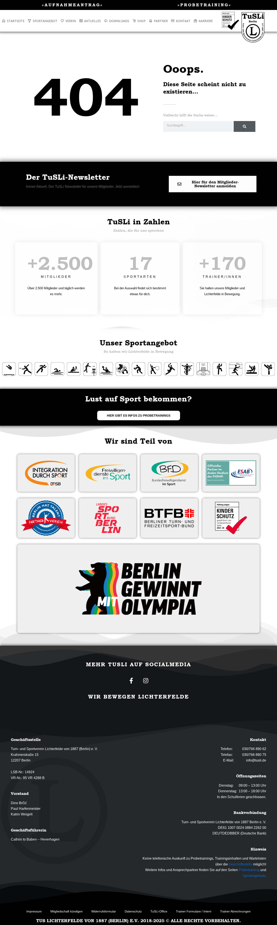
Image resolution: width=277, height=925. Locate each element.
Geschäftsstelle (240, 864)
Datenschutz (133, 911)
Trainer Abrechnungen (235, 911)
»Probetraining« (204, 4)
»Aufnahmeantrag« (72, 4)
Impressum (34, 911)
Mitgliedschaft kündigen (66, 911)
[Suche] (244, 126)
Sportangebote (254, 876)
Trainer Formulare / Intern (193, 911)
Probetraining (249, 870)
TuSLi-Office (158, 911)
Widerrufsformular (103, 911)
